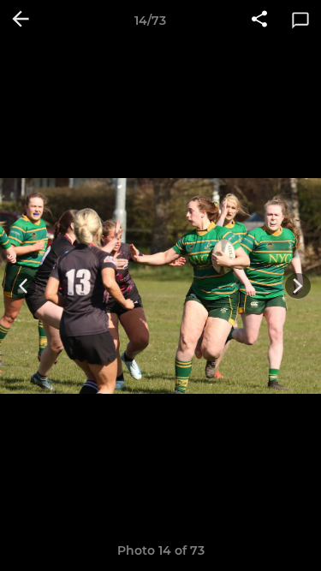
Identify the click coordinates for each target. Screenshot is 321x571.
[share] (259, 21)
